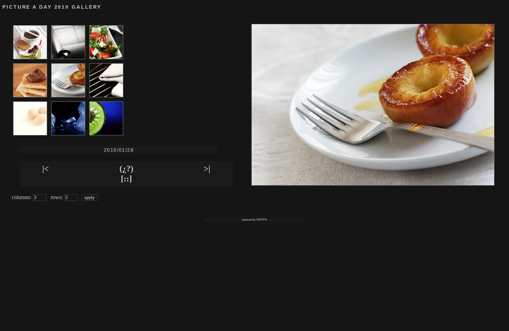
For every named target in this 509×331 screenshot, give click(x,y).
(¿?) (126, 168)
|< (45, 168)
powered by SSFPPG (254, 219)
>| (207, 168)
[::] (126, 178)
